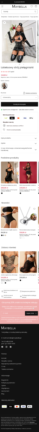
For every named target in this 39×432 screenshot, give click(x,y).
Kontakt (4, 358)
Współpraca (5, 388)
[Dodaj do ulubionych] (16, 164)
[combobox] (19, 11)
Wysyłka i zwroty (6, 361)
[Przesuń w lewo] (15, 64)
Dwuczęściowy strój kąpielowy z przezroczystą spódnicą (28, 275)
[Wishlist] (32, 6)
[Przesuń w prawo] (24, 64)
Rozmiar (3, 93)
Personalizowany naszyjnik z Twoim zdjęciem (28, 230)
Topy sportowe (24, 17)
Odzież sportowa (13, 17)
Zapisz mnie (30, 313)
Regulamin (4, 380)
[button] (2, 6)
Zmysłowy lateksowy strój (9, 185)
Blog (2, 394)
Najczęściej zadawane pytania (11, 364)
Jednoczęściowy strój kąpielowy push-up (9, 275)
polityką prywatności (30, 319)
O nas (3, 366)
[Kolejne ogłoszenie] (37, 2)
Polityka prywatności (8, 383)
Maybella (4, 17)
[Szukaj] (35, 11)
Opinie (3, 385)
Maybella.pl (8, 428)
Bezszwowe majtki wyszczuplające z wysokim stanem (9, 230)
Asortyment (5, 391)
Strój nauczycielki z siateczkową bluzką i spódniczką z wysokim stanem (28, 185)
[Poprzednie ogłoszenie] (2, 2)
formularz (32, 422)
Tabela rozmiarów (31, 93)
